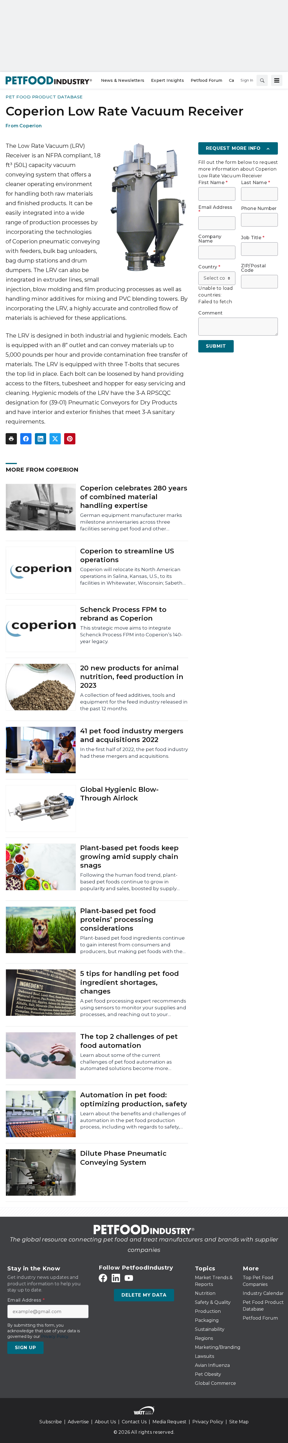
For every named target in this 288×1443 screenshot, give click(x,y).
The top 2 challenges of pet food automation (129, 1040)
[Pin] (69, 438)
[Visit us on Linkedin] (116, 1278)
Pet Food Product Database (44, 96)
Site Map (239, 1421)
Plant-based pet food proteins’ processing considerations (118, 919)
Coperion (30, 125)
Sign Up (25, 1347)
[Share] (26, 438)
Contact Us (134, 1421)
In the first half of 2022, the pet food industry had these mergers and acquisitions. (134, 753)
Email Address (215, 209)
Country (209, 267)
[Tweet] (55, 438)
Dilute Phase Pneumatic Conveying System (123, 1157)
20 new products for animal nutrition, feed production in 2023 (131, 676)
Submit (216, 346)
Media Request (169, 1421)
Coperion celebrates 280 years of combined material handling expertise (133, 497)
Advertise (78, 1421)
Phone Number (259, 208)
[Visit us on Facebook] (103, 1278)
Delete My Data (144, 1295)
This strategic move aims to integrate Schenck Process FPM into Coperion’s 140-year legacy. (131, 634)
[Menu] (276, 80)
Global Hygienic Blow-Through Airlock (119, 793)
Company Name (209, 238)
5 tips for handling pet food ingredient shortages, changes (129, 982)
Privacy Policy (207, 1421)
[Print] (11, 438)
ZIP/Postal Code (253, 268)
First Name (213, 182)
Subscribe (50, 1421)
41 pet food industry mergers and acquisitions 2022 (131, 735)
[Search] (262, 80)
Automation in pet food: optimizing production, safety (133, 1099)
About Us (105, 1421)
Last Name (255, 182)
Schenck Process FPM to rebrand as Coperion (123, 613)
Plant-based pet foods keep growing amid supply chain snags (129, 856)
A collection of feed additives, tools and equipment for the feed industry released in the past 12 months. (134, 701)
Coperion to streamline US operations (127, 555)
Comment (210, 313)
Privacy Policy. (55, 1336)
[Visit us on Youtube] (129, 1278)
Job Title (253, 238)
